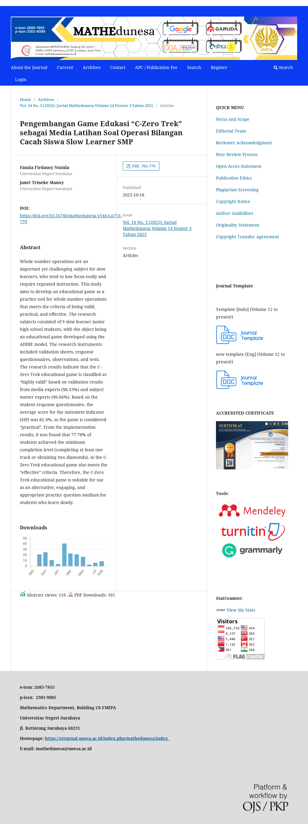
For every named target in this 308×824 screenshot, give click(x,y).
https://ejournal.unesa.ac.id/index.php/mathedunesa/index (107, 738)
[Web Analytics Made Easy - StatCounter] (221, 610)
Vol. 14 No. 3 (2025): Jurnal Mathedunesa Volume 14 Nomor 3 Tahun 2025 (86, 105)
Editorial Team (231, 131)
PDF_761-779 (143, 166)
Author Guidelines (234, 213)
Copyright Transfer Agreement (247, 237)
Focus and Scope (232, 119)
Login (20, 79)
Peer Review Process (236, 154)
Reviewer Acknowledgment (244, 143)
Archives (91, 67)
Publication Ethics (234, 178)
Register (219, 67)
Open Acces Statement (238, 166)
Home (25, 99)
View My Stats (241, 610)
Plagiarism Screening (237, 190)
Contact (117, 67)
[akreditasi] (252, 468)
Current (65, 67)
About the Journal (29, 67)
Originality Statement (237, 225)
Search (194, 67)
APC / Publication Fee (156, 67)
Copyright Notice (233, 201)
